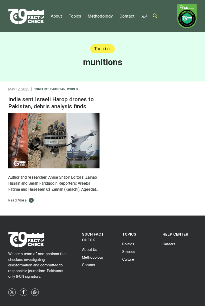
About (56, 16)
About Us (89, 249)
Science (128, 251)
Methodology (100, 16)
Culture (128, 259)
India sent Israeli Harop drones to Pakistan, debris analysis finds (51, 103)
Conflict (41, 89)
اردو (144, 15)
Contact (127, 16)
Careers (169, 244)
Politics (128, 244)
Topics (75, 16)
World (72, 89)
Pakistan (58, 89)
